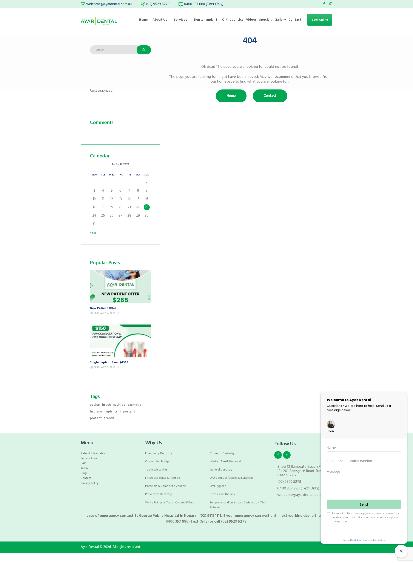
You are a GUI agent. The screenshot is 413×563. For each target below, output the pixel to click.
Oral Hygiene (218, 486)
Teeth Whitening (156, 469)
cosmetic (134, 405)
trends (109, 418)
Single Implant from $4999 (109, 362)
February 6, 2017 (104, 313)
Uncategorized (101, 91)
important (127, 411)
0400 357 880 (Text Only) (298, 488)
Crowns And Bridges (158, 461)
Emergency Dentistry (158, 453)
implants (111, 411)
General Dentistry (221, 469)
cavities (119, 405)
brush (106, 405)
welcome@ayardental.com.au (301, 495)
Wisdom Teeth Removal (225, 461)
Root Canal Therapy (222, 494)
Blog (84, 473)
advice (95, 405)
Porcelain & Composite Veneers (165, 486)
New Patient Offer (103, 308)
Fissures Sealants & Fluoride (162, 477)
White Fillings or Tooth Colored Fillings (170, 502)
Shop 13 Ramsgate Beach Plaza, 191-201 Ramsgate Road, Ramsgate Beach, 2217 (304, 471)
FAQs (84, 463)
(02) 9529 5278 (289, 482)
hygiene (96, 411)
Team (84, 468)
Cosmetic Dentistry (222, 453)
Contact (86, 478)
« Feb (93, 233)
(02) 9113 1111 (210, 516)
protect (96, 418)
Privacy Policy (90, 483)
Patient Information (93, 453)
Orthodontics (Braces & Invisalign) (231, 477)
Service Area (89, 458)
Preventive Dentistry (158, 494)
